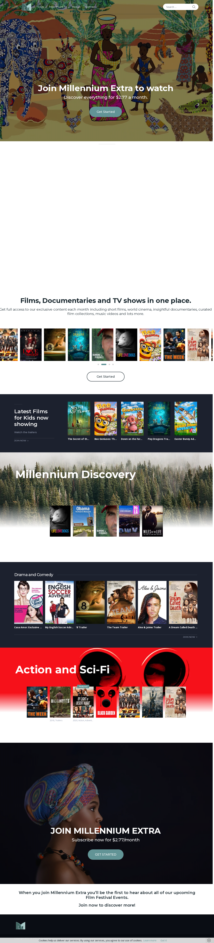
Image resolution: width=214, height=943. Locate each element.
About (76, 6)
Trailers (58, 720)
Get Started (106, 112)
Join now (20, 440)
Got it (163, 940)
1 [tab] (98, 364)
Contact (91, 6)
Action (81, 720)
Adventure (90, 720)
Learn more (149, 940)
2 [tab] (102, 364)
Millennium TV (58, 6)
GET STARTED (105, 854)
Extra (41, 6)
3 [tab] (107, 364)
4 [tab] (113, 364)
